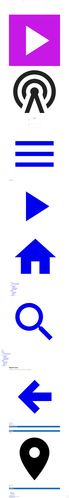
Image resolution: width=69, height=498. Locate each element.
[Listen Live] (34, 40)
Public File (13, 286)
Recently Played (14, 289)
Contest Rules (14, 285)
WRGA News (14, 294)
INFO (11, 284)
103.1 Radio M (14, 291)
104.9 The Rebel (14, 292)
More (9, 428)
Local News (13, 287)
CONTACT (12, 290)
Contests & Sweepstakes (15, 283)
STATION (12, 282)
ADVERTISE (12, 295)
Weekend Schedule (14, 288)
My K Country (14, 293)
